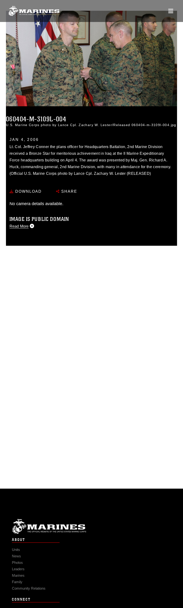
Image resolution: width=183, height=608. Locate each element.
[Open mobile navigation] (171, 11)
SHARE (68, 191)
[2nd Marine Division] (34, 11)
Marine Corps (91, 526)
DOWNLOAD (28, 191)
